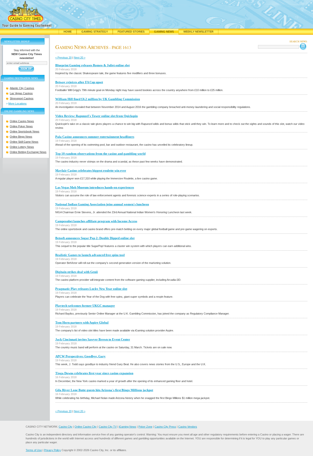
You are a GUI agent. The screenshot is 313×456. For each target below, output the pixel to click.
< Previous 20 (63, 57)
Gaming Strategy (94, 31)
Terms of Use (34, 450)
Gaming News (164, 31)
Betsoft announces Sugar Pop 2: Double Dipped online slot (94, 238)
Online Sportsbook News (24, 131)
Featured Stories (131, 31)
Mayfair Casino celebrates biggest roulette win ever (90, 170)
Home (68, 31)
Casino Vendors (187, 426)
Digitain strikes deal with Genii (76, 272)
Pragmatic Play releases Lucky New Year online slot (91, 289)
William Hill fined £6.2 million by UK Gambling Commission (97, 99)
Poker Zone (145, 426)
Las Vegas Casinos (21, 93)
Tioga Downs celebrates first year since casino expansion (94, 373)
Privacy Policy (52, 450)
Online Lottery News (22, 146)
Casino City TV (108, 426)
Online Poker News (21, 126)
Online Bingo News (21, 136)
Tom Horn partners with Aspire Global (82, 322)
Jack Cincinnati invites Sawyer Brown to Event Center (92, 339)
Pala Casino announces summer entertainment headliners (94, 137)
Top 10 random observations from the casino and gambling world (100, 153)
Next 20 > (79, 57)
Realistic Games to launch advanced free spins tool (90, 255)
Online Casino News (22, 121)
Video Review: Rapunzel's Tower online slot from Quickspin (96, 116)
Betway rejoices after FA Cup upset (79, 82)
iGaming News (127, 426)
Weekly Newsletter (198, 31)
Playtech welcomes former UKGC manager (85, 305)
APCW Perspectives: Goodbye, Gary (80, 356)
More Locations (17, 103)
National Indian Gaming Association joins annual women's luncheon (102, 204)
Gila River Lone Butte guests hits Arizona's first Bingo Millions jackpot (104, 390)
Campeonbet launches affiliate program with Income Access (96, 221)
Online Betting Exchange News (28, 152)
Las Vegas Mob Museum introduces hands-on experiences (94, 187)
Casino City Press (165, 426)
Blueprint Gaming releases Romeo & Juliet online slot (92, 65)
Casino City (65, 426)
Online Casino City (86, 426)
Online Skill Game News (24, 141)
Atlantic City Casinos (22, 88)
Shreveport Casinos (22, 98)
